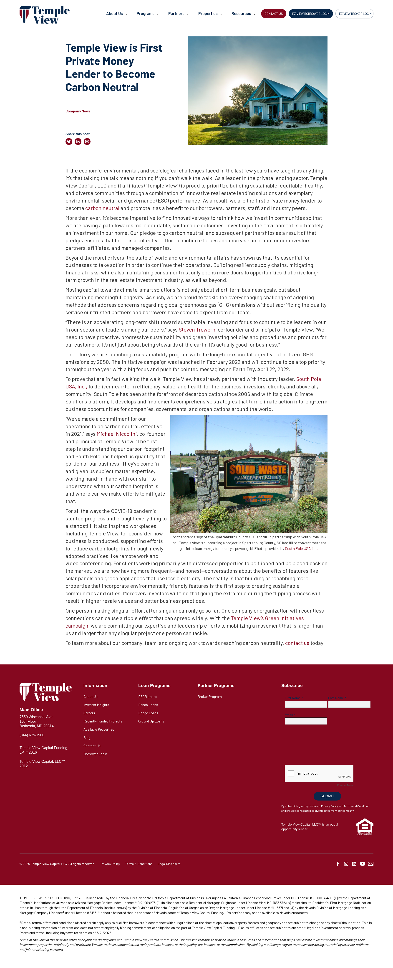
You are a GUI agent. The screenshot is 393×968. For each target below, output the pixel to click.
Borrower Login (95, 754)
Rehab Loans (148, 704)
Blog (86, 737)
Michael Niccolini (117, 433)
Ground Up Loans (151, 721)
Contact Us (92, 745)
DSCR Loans (147, 696)
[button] (116, 15)
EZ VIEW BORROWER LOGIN (311, 13)
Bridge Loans (148, 713)
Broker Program (210, 696)
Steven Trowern (197, 329)
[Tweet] (69, 141)
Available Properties (98, 729)
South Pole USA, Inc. (301, 548)
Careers (89, 713)
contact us (297, 642)
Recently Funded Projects (102, 721)
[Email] (87, 141)
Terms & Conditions (138, 864)
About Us (90, 696)
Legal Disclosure (169, 864)
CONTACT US (274, 13)
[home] (45, 14)
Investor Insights (96, 704)
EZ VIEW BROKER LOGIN (355, 13)
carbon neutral (102, 208)
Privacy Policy (110, 864)
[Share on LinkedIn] (78, 141)
